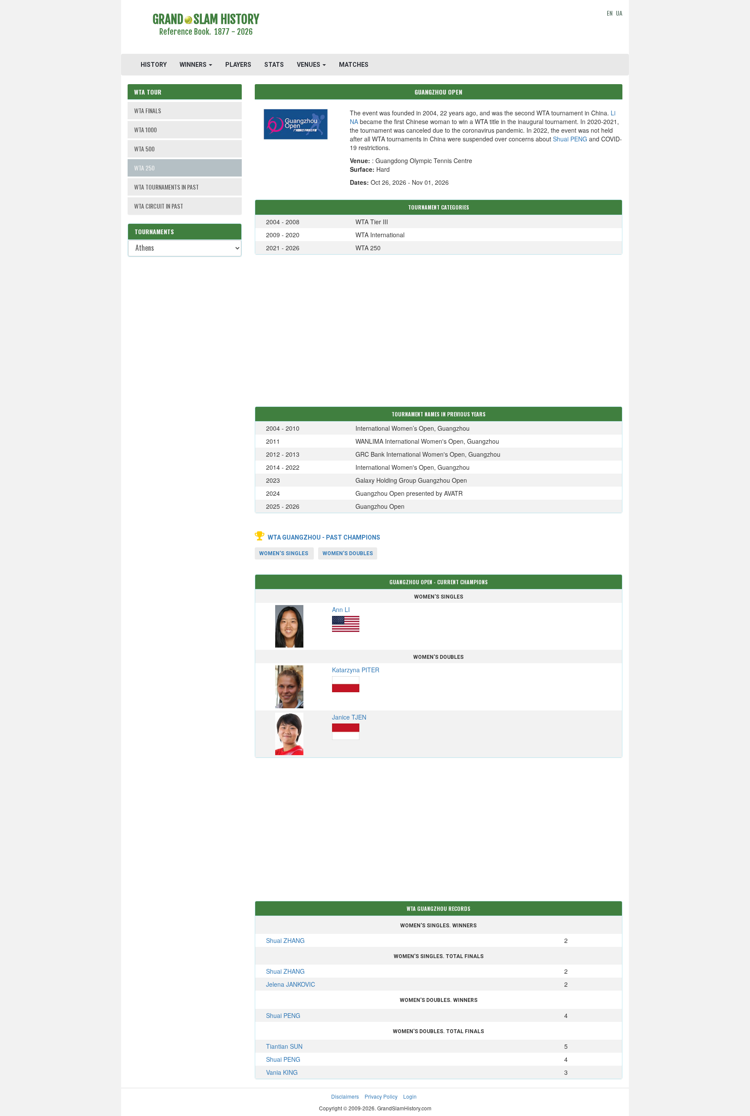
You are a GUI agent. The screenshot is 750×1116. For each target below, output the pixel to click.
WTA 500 (144, 148)
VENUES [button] (309, 64)
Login (410, 1096)
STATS (274, 64)
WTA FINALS (147, 110)
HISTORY (154, 64)
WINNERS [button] (194, 64)
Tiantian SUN (284, 1046)
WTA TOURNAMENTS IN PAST (166, 186)
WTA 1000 (145, 129)
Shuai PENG (570, 138)
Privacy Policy (381, 1096)
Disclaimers (345, 1096)
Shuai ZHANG (285, 940)
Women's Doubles (347, 553)
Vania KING (282, 1072)
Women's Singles (283, 553)
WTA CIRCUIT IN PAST (158, 205)
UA (619, 12)
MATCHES (353, 64)
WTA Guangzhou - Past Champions (324, 537)
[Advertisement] (438, 28)
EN (609, 12)
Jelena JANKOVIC (290, 984)
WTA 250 (144, 167)
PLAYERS (238, 64)
